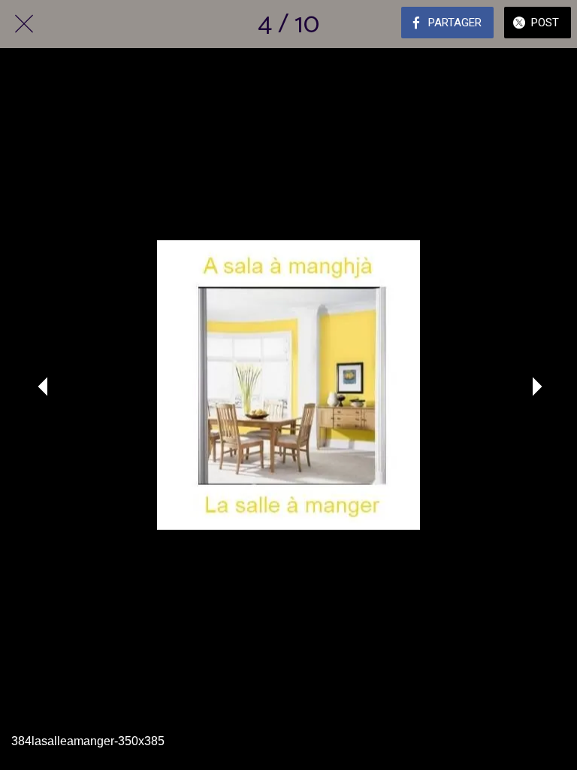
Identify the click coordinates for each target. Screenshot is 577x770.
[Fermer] (24, 24)
